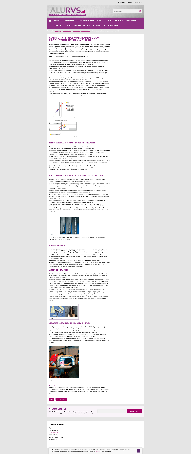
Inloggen (122, 2)
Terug (51, 399)
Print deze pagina (61, 399)
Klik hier (98, 451)
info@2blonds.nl (53, 432)
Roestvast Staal (67, 31)
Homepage (58, 31)
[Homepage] (96, 11)
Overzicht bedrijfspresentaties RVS (81, 31)
